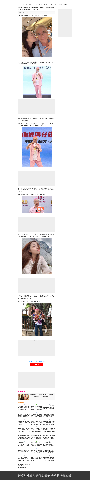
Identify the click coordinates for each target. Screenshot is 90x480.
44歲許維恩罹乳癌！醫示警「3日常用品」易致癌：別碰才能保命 (24, 423)
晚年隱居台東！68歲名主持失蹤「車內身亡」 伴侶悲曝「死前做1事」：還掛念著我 (24, 444)
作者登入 (25, 4)
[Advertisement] (36, 107)
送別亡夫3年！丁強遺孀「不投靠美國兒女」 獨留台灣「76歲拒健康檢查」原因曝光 (49, 430)
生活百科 (30, 4)
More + (54, 402)
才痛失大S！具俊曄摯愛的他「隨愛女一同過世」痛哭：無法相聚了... (23, 408)
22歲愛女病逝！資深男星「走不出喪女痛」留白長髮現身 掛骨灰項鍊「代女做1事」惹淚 (49, 416)
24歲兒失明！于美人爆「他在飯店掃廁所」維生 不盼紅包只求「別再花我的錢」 (49, 407)
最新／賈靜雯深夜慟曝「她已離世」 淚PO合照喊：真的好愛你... (36, 459)
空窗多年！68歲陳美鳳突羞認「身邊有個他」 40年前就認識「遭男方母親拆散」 (36, 408)
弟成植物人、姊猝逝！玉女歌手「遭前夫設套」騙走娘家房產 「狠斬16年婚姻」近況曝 (24, 459)
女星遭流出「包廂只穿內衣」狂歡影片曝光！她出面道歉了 (24, 451)
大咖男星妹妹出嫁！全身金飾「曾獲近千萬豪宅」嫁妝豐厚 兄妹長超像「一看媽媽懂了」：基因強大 (36, 423)
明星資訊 (50, 4)
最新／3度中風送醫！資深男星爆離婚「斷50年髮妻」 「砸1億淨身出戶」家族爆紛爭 (49, 437)
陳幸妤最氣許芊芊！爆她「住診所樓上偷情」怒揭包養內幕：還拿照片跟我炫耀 (24, 437)
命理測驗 (55, 4)
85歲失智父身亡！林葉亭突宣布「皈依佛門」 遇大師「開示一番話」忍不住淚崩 (24, 430)
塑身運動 (40, 4)
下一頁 (36, 364)
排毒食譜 (35, 4)
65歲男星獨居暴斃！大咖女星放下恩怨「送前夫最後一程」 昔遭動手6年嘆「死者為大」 (37, 416)
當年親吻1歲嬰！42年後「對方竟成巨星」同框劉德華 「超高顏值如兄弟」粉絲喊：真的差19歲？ (36, 437)
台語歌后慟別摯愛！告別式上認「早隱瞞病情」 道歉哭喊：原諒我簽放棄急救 (49, 423)
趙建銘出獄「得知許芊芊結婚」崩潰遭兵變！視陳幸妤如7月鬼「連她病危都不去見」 (36, 430)
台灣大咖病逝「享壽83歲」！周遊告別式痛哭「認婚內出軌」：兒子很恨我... (49, 444)
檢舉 (27, 12)
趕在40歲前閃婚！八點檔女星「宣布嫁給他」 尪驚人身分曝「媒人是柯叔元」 (36, 451)
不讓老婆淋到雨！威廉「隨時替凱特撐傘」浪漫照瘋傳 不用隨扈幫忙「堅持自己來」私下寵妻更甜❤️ (37, 444)
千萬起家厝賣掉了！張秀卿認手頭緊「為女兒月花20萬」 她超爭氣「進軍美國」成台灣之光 (49, 452)
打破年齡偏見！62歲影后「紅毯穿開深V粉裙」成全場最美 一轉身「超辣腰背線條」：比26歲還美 (49, 459)
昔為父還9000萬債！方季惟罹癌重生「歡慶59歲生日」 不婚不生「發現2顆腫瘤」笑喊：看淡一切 (24, 416)
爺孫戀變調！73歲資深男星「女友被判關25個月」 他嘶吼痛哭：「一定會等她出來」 (41, 395)
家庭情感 (60, 4)
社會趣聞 (45, 4)
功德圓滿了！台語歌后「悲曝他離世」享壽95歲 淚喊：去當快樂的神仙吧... (24, 466)
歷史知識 (65, 4)
